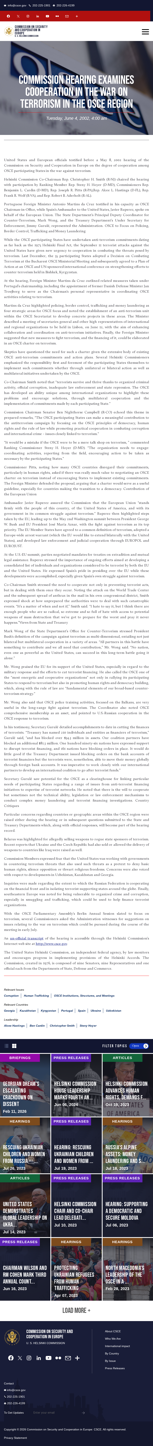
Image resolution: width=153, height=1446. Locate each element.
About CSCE (113, 1331)
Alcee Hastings (14, 1025)
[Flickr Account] (57, 16)
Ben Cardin (37, 1025)
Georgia (9, 1010)
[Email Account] (67, 16)
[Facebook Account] (8, 16)
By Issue (110, 1360)
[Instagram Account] (28, 16)
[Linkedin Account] (37, 16)
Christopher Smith (62, 1025)
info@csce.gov (17, 5)
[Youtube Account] (47, 16)
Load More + (76, 1310)
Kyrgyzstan (48, 1010)
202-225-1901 (41, 5)
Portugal (67, 1010)
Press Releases (115, 1368)
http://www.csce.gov (51, 944)
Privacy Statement (15, 1437)
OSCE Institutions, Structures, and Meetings (84, 995)
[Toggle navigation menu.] (145, 31)
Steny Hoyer (88, 1025)
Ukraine (96, 1010)
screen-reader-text (25, 1085)
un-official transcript (27, 938)
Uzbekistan (113, 1010)
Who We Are (113, 1338)
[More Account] (76, 16)
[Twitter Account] (18, 16)
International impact (117, 1346)
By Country (112, 1353)
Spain (82, 1010)
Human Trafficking (36, 995)
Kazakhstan (28, 1010)
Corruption (11, 995)
